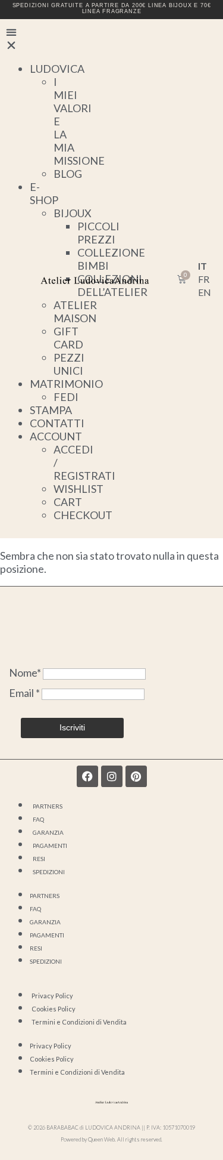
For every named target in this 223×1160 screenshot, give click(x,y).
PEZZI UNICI (69, 364)
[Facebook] (87, 776)
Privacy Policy (52, 995)
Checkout (83, 515)
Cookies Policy (54, 1009)
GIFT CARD (68, 338)
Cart (68, 501)
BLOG (68, 173)
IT (202, 266)
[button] (13, 38)
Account (56, 436)
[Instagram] (112, 776)
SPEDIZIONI (49, 871)
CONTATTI (57, 423)
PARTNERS (47, 806)
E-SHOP (44, 193)
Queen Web (101, 1139)
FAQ (38, 819)
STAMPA (51, 410)
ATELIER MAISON (75, 311)
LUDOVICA (57, 68)
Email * (25, 692)
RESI (39, 858)
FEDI (66, 396)
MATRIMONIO (66, 383)
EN (204, 292)
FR (203, 279)
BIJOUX (73, 213)
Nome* (25, 672)
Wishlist (78, 488)
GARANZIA (48, 832)
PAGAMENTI (50, 845)
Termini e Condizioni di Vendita (79, 1022)
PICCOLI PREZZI (98, 233)
